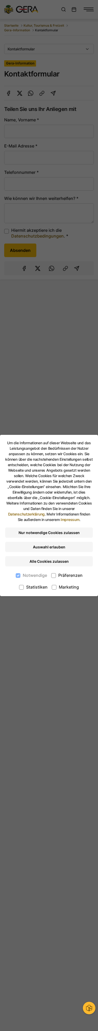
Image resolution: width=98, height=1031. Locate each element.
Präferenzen (70, 575)
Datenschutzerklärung (26, 514)
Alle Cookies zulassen (49, 561)
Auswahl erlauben (49, 547)
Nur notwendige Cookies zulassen (49, 532)
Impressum (70, 519)
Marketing (69, 587)
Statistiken (37, 587)
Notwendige (35, 575)
